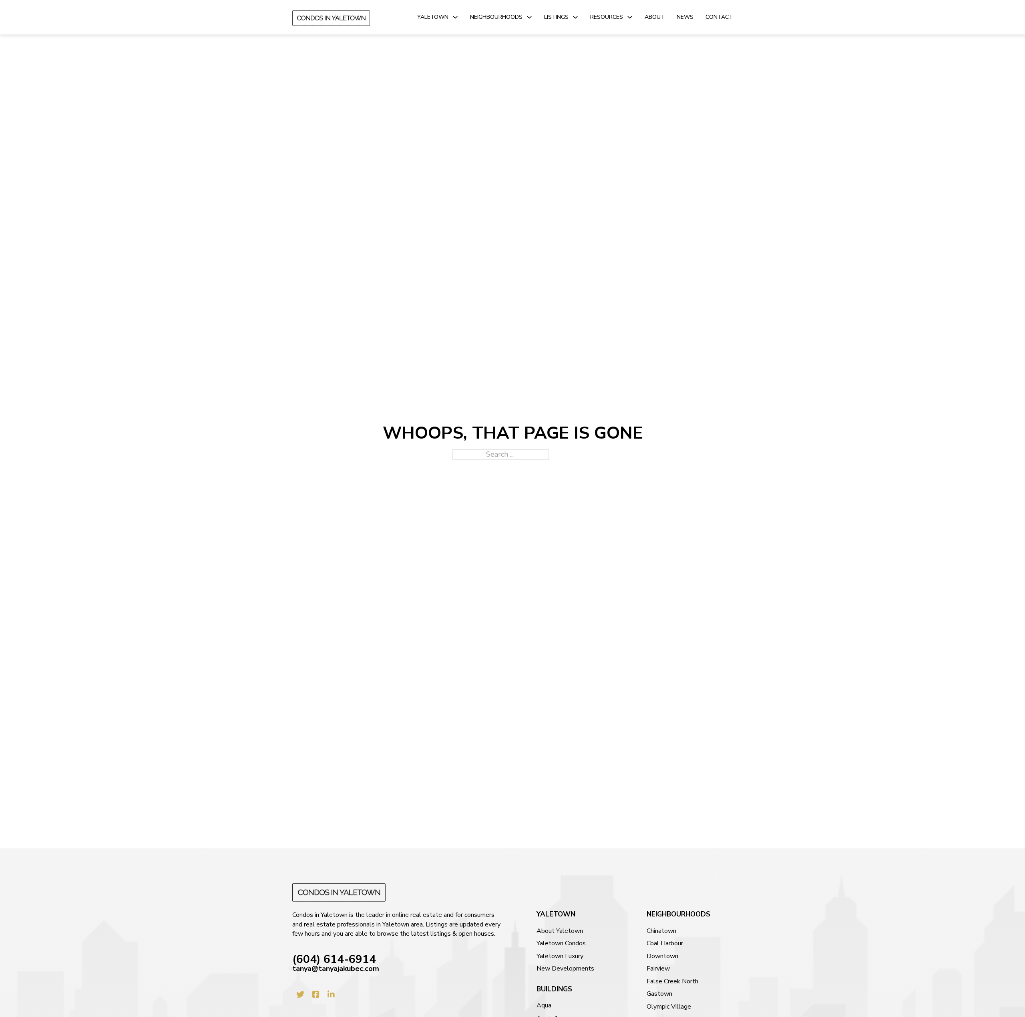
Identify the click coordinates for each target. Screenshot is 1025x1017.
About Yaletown (560, 931)
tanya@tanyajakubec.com (335, 968)
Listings (556, 17)
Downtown (662, 956)
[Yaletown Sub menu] (455, 17)
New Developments (565, 969)
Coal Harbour (665, 943)
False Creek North (672, 981)
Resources (606, 17)
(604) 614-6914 (334, 960)
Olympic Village (669, 1007)
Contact (719, 17)
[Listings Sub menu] (575, 17)
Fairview (658, 969)
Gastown (659, 994)
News (685, 17)
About (655, 17)
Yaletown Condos (561, 943)
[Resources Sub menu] (630, 17)
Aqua (544, 1005)
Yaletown (432, 17)
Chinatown (661, 931)
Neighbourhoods (496, 17)
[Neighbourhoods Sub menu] (529, 17)
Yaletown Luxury (560, 956)
